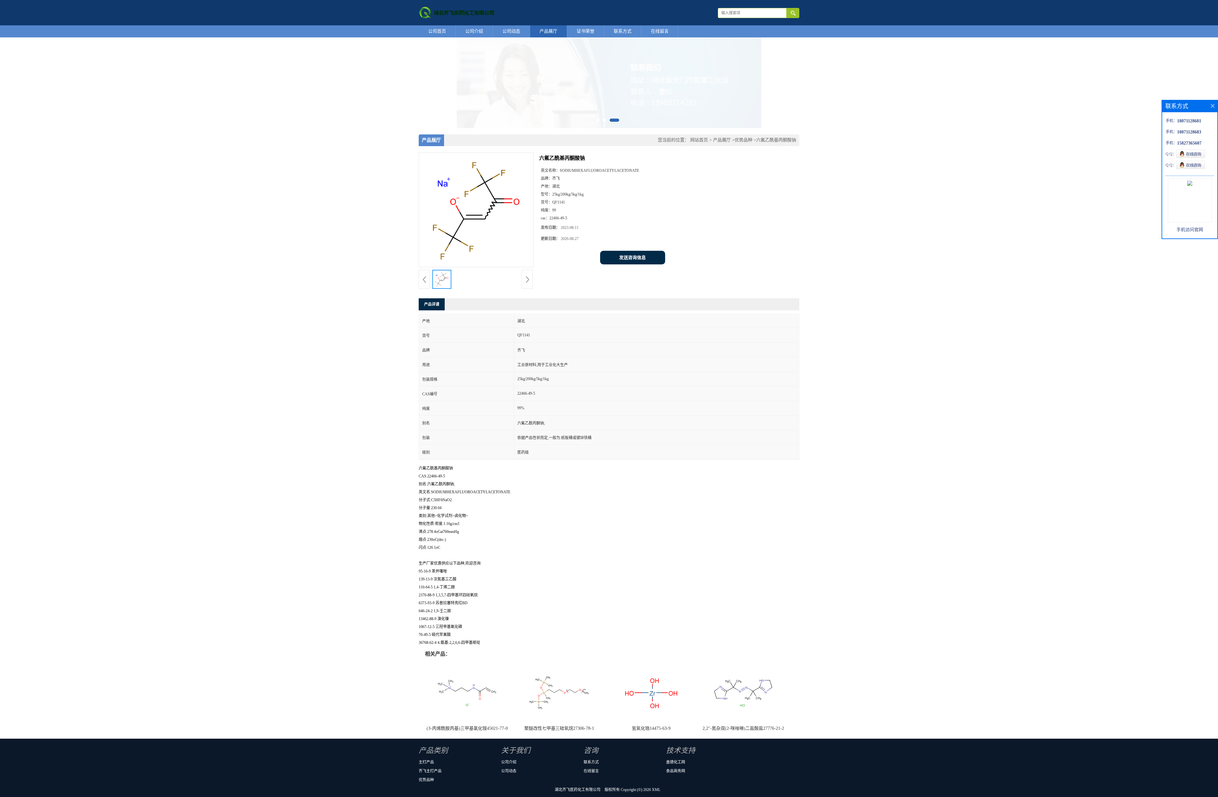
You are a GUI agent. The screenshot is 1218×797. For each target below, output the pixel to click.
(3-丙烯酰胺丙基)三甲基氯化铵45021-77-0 (467, 728)
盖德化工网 (675, 762)
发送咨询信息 (632, 257)
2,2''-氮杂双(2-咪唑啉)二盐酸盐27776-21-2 (743, 728)
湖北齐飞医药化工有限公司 (577, 789)
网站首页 (699, 140)
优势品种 (743, 140)
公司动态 (511, 31)
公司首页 (437, 31)
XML (656, 789)
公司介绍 (474, 31)
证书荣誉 (585, 31)
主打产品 (426, 762)
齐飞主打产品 (430, 771)
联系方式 (623, 31)
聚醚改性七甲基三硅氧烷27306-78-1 (559, 728)
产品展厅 (548, 31)
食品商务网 (675, 771)
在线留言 (660, 31)
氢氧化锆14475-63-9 (651, 728)
